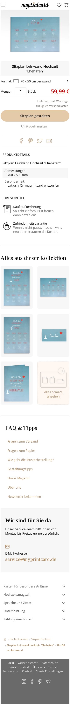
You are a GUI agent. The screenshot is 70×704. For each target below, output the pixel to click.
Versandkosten (58, 106)
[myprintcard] (35, 8)
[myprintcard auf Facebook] (32, 681)
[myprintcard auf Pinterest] (40, 681)
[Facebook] (21, 141)
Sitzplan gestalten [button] (35, 115)
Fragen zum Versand (23, 441)
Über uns (14, 487)
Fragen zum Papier (21, 450)
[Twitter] (40, 141)
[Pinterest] (30, 141)
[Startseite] (5, 639)
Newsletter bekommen (24, 496)
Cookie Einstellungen (49, 671)
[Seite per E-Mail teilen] (48, 140)
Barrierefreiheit (19, 667)
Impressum (10, 671)
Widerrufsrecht (28, 663)
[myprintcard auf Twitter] (48, 681)
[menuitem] (59, 5)
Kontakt (27, 671)
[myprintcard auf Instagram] (24, 681)
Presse (53, 667)
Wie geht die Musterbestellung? (31, 460)
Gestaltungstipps (20, 469)
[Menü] (5, 5)
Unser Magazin (19, 478)
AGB (11, 663)
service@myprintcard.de (30, 559)
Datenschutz (49, 663)
